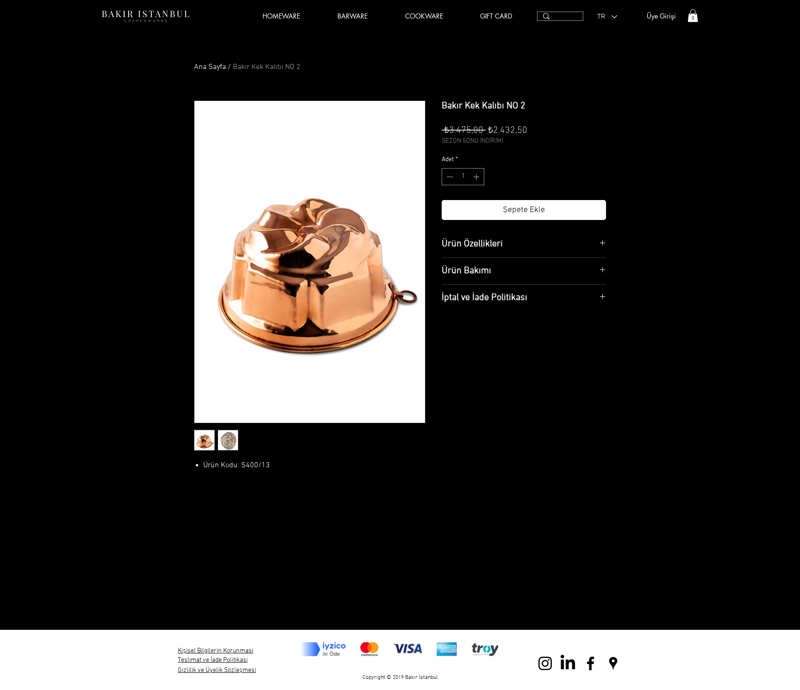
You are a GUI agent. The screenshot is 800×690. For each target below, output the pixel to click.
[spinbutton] (463, 177)
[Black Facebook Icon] (590, 663)
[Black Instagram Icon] (545, 663)
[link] (693, 15)
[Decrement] (449, 177)
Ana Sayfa (210, 67)
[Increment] (477, 177)
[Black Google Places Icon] (613, 663)
